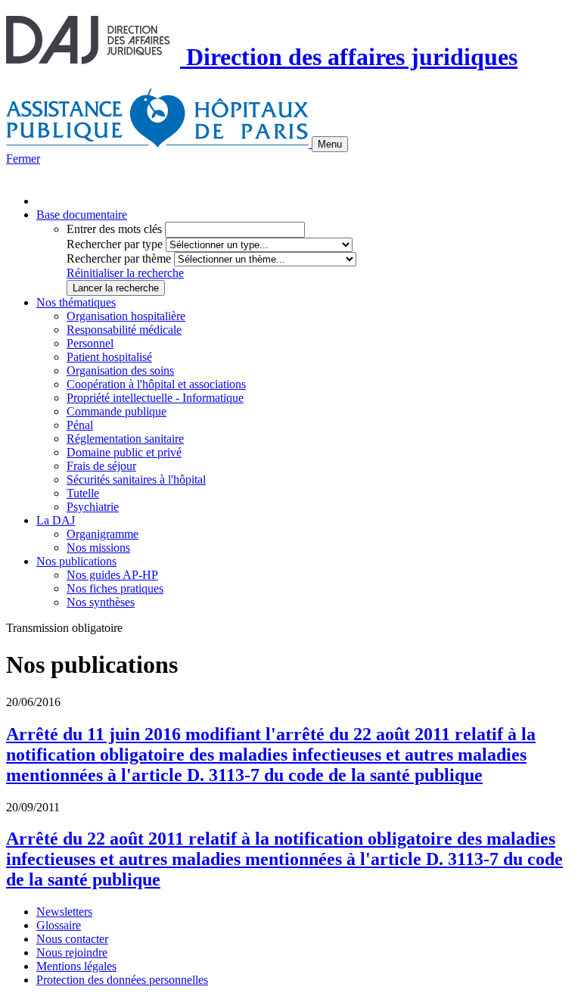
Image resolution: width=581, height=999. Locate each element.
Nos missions (98, 547)
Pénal (80, 425)
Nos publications (76, 561)
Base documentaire (81, 214)
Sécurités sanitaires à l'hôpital (136, 479)
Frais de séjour (101, 465)
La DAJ (55, 520)
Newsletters (64, 911)
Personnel (90, 343)
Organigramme (102, 534)
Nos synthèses (101, 602)
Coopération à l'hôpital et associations (156, 384)
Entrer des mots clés (114, 229)
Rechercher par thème (119, 258)
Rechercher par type (115, 244)
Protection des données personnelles (122, 979)
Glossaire (58, 925)
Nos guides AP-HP (112, 574)
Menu (330, 144)
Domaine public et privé (124, 452)
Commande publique (116, 411)
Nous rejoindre (71, 952)
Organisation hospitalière (126, 316)
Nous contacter (72, 938)
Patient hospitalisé (109, 356)
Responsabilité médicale (124, 329)
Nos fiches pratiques (115, 588)
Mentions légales (76, 966)
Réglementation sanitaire (125, 438)
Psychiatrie (93, 506)
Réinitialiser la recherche (125, 272)
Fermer (23, 158)
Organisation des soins (120, 370)
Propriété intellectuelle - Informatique (155, 397)
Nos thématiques (76, 302)
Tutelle (83, 493)
